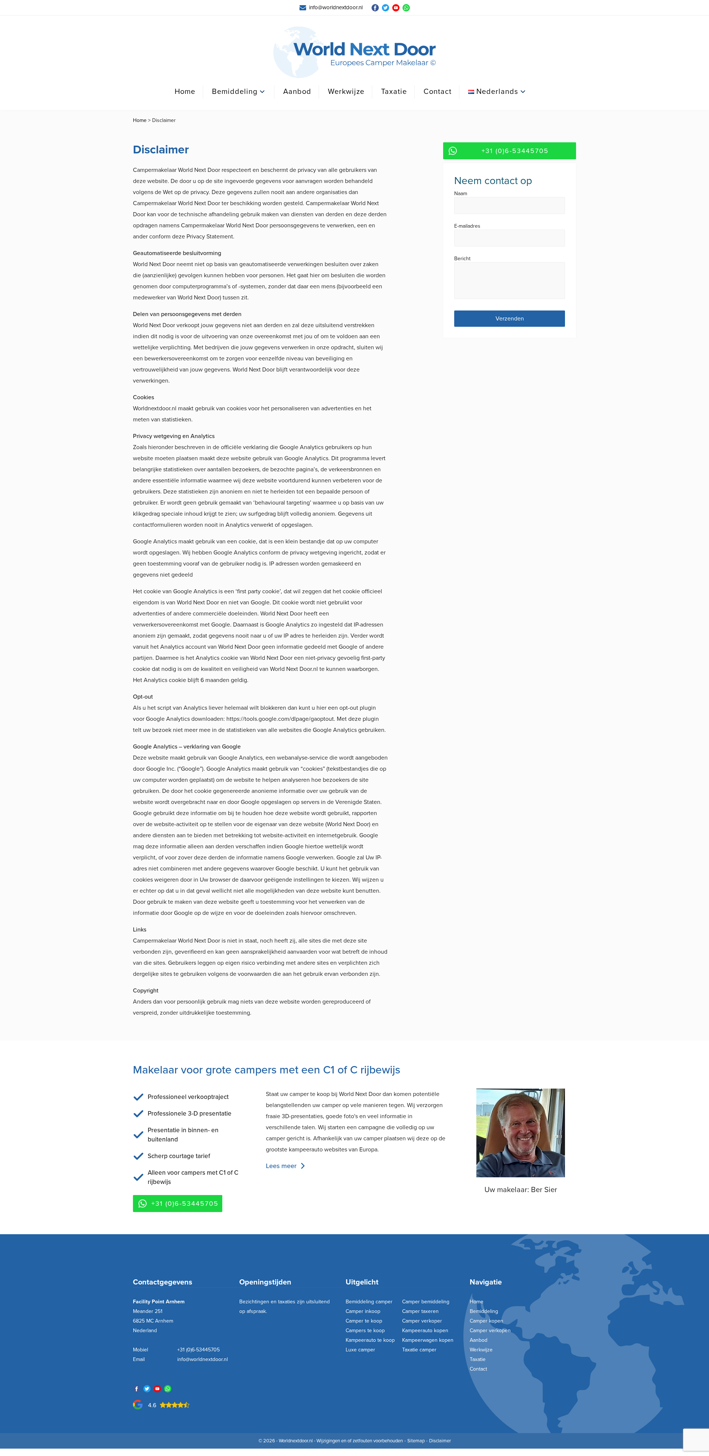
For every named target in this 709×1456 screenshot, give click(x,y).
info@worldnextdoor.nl (202, 1359)
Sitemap (416, 1441)
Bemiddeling (234, 91)
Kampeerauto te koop (370, 1340)
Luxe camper (360, 1350)
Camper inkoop (363, 1311)
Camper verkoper (422, 1321)
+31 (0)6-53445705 (515, 151)
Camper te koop (364, 1321)
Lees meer (281, 1166)
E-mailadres (467, 226)
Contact (438, 91)
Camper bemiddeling (425, 1302)
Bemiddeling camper (369, 1302)
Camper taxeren (420, 1311)
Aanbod (297, 91)
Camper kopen (486, 1321)
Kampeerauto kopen (425, 1330)
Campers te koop (365, 1330)
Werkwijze (346, 91)
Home (185, 91)
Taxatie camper (419, 1350)
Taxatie (394, 91)
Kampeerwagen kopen (427, 1340)
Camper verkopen (490, 1330)
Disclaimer (440, 1441)
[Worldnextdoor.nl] (354, 52)
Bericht (462, 259)
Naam (460, 194)
